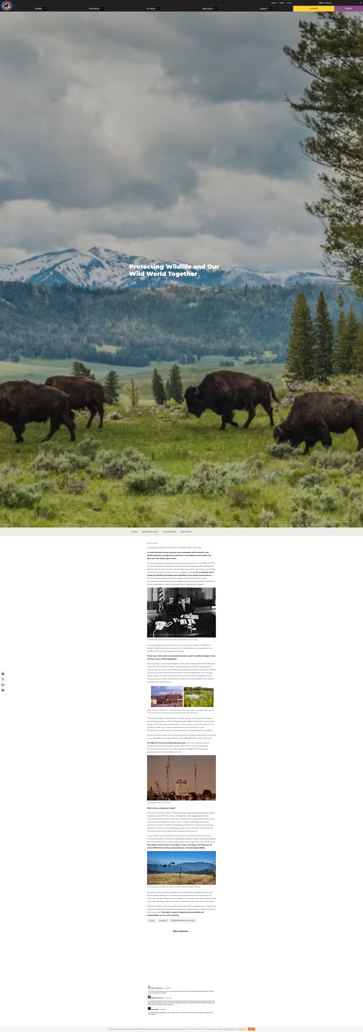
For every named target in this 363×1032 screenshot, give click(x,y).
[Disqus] (181, 959)
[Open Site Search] (360, 3)
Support (263, 9)
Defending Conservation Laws (183, 920)
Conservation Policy (169, 532)
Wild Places (94, 9)
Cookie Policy (241, 1029)
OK (252, 1029)
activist (151, 920)
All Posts (134, 532)
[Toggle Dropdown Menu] (45, 9)
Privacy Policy (228, 1029)
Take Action (207, 9)
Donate (314, 9)
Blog (289, 3)
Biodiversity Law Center (150, 532)
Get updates (326, 3)
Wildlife (38, 9)
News (282, 3)
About (274, 3)
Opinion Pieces (186, 532)
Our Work (151, 9)
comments (183, 931)
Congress (162, 920)
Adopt (348, 9)
